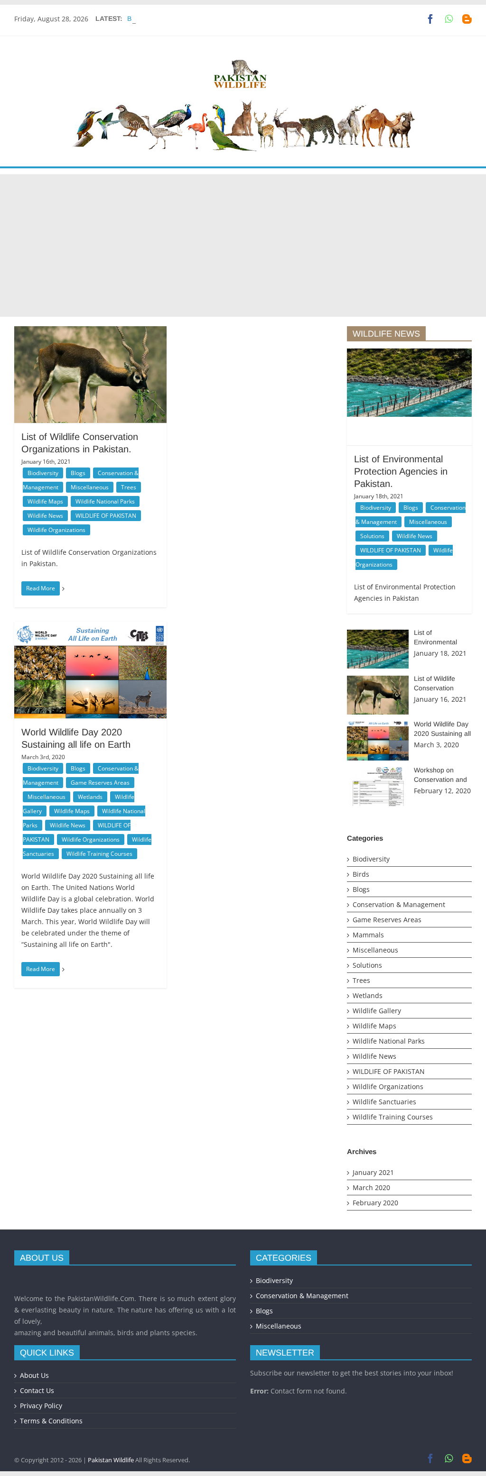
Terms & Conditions (51, 1420)
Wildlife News (45, 516)
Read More (40, 588)
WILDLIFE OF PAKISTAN (105, 516)
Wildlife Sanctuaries (384, 1101)
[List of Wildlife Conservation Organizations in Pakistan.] (90, 378)
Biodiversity (43, 473)
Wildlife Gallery (377, 1010)
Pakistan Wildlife (111, 1460)
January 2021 (373, 1172)
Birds (361, 874)
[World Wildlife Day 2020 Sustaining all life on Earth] (90, 682)
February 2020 (375, 1202)
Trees (128, 487)
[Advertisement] (243, 245)
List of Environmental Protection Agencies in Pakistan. (401, 471)
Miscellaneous (90, 487)
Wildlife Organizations (56, 530)
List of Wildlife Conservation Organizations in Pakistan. (208, 18)
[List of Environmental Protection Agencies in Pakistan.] (409, 382)
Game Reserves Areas (100, 783)
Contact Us (37, 1390)
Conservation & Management (399, 904)
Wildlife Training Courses (99, 854)
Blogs (78, 473)
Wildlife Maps (45, 501)
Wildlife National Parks (105, 501)
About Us (34, 1375)
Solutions (372, 536)
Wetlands (90, 797)
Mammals (368, 934)
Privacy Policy (41, 1405)
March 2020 (371, 1187)
